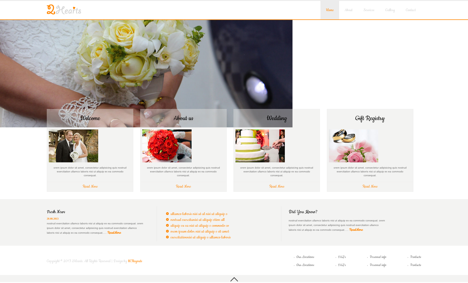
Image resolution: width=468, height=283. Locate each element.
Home (330, 10)
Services (368, 10)
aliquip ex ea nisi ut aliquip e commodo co (200, 225)
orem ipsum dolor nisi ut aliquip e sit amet (200, 231)
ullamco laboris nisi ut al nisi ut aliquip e (199, 213)
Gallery (390, 10)
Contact (411, 10)
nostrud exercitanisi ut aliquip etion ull (198, 219)
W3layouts (135, 261)
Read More (90, 186)
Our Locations (305, 257)
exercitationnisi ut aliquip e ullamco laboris (201, 237)
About (348, 10)
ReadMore (114, 232)
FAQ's (342, 257)
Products (415, 257)
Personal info (378, 257)
